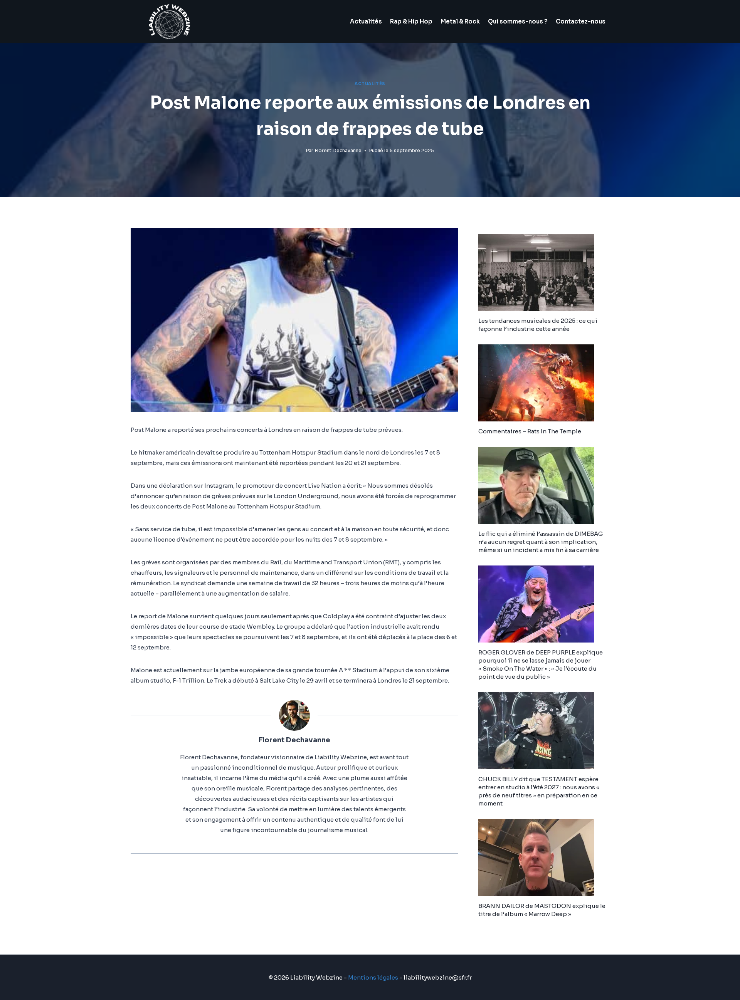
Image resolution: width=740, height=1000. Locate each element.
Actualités (366, 21)
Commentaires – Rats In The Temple (529, 431)
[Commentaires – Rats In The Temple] (543, 382)
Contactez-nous (580, 21)
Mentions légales (373, 977)
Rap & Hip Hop (411, 21)
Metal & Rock (460, 21)
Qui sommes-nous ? (518, 21)
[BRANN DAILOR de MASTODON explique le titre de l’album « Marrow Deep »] (543, 857)
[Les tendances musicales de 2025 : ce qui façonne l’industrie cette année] (543, 272)
